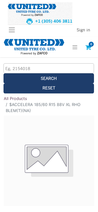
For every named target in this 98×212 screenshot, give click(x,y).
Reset (48, 87)
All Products (15, 98)
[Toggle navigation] (75, 47)
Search (49, 78)
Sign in (83, 29)
